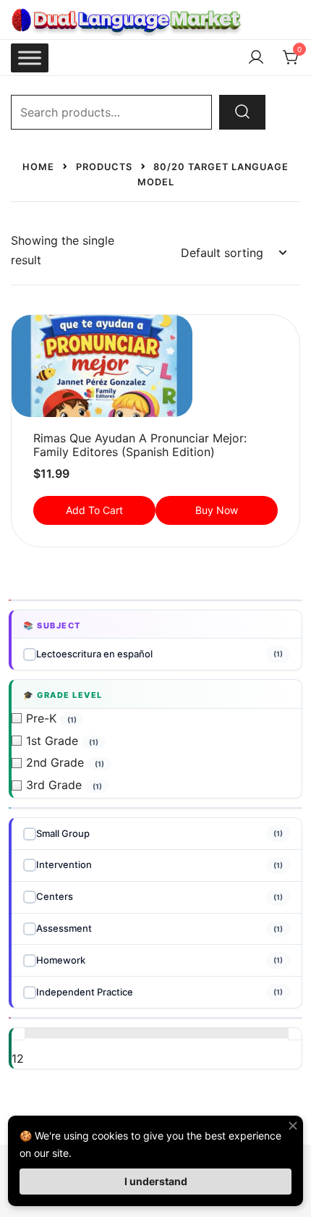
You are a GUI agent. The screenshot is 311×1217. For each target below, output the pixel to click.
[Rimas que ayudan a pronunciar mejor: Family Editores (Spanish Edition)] (155, 366)
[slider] (18, 1033)
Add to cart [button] (94, 510)
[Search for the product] (242, 112)
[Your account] (256, 58)
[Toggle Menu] (29, 57)
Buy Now (216, 510)
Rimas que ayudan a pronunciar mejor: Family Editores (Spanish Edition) (140, 445)
